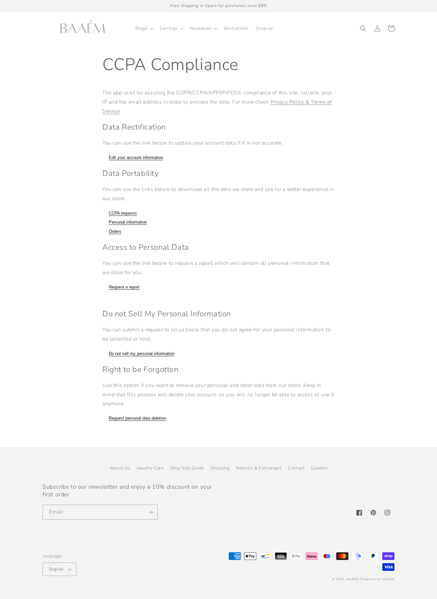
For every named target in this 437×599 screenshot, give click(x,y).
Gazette (319, 468)
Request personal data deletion (137, 418)
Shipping (220, 468)
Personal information (128, 222)
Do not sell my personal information (141, 353)
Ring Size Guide (187, 468)
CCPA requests (123, 213)
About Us (120, 468)
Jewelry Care (150, 468)
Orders (115, 231)
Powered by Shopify (377, 579)
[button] (143, 28)
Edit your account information (136, 157)
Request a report (124, 287)
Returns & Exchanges (259, 468)
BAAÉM (352, 579)
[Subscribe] (150, 512)
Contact (296, 468)
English (56, 569)
